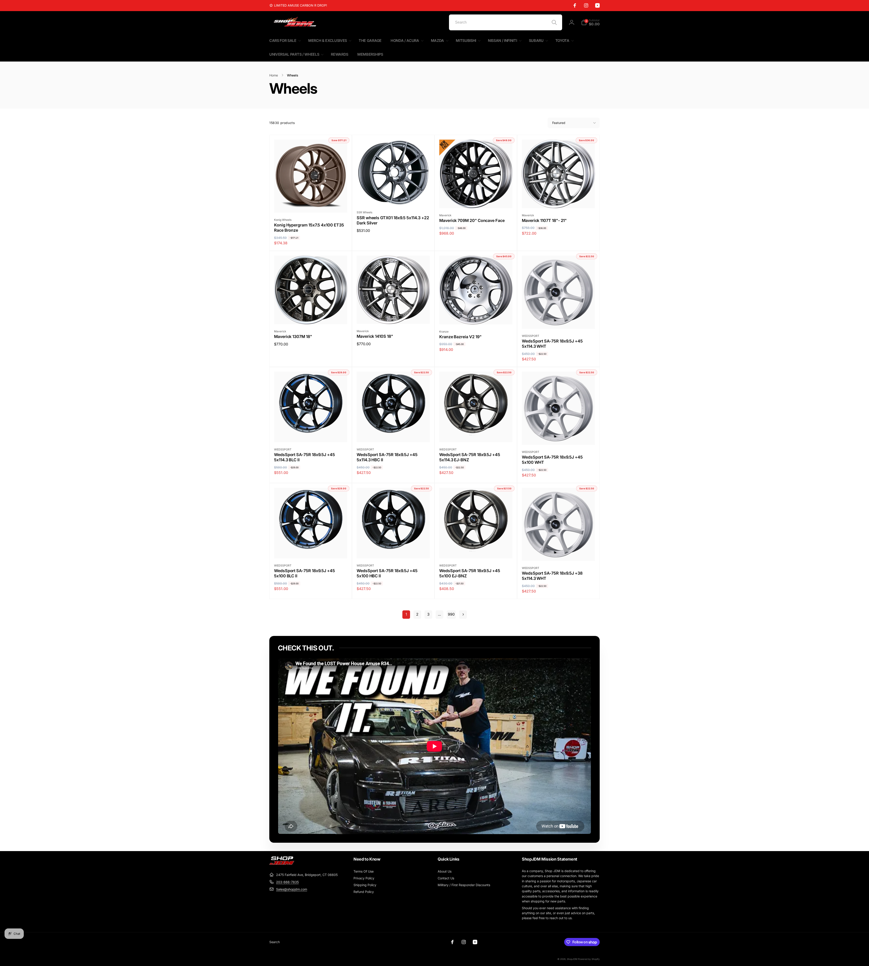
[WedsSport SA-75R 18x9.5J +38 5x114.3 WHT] (559, 552)
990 (451, 614)
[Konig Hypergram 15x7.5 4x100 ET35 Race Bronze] (311, 204)
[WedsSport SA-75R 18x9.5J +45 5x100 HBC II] (394, 550)
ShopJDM (572, 959)
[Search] (554, 22)
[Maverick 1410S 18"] (394, 316)
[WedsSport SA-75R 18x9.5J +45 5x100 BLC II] (311, 550)
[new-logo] (281, 863)
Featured (558, 123)
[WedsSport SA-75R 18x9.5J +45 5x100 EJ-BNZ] (476, 550)
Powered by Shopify (589, 959)
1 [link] (406, 614)
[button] (590, 22)
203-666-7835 (287, 882)
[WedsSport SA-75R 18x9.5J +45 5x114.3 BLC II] (311, 434)
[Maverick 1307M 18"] (311, 316)
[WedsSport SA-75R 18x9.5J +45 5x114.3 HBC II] (394, 434)
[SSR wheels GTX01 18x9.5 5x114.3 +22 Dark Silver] (394, 197)
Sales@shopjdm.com (291, 889)
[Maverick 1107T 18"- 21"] (559, 200)
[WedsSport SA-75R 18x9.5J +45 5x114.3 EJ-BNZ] (476, 434)
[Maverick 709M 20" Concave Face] (476, 200)
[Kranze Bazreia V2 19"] (476, 316)
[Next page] (463, 614)
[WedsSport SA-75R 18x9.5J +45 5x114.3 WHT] (559, 320)
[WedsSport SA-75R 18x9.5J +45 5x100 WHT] (559, 436)
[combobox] (505, 22)
